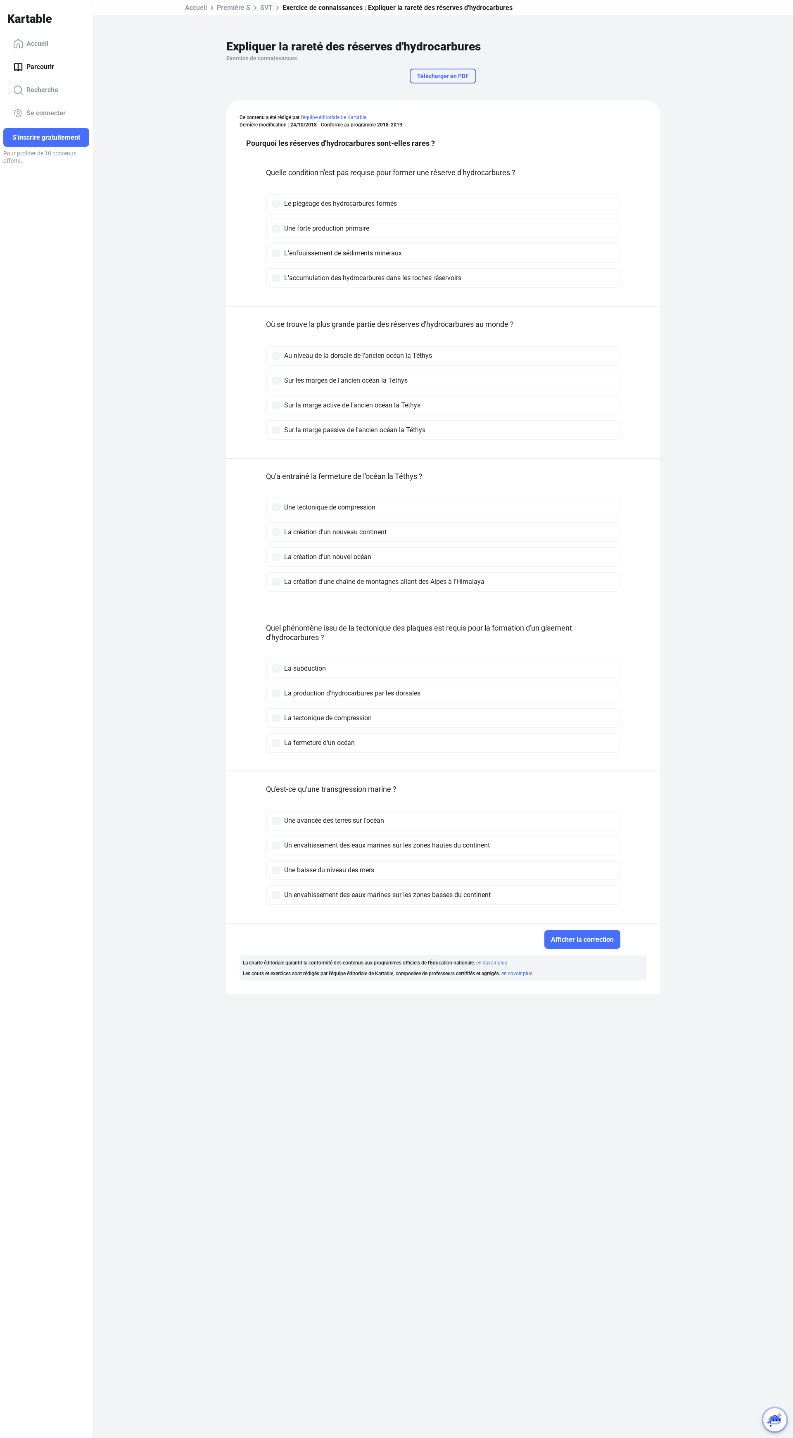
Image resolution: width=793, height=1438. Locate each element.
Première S (233, 8)
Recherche (42, 90)
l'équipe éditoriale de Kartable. (334, 117)
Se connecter (46, 113)
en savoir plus (491, 963)
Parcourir (40, 67)
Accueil (37, 44)
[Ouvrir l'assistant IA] (774, 1419)
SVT (266, 8)
